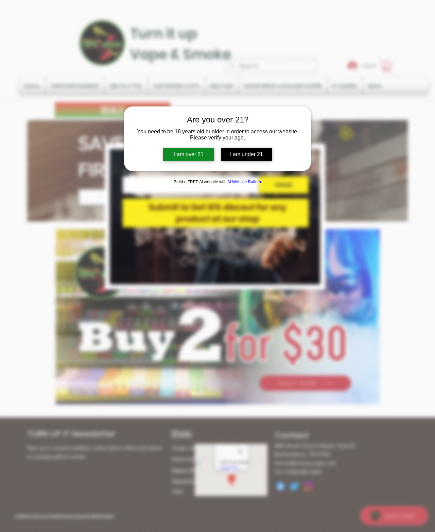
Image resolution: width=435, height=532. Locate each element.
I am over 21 (189, 154)
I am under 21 (246, 154)
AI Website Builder (244, 182)
